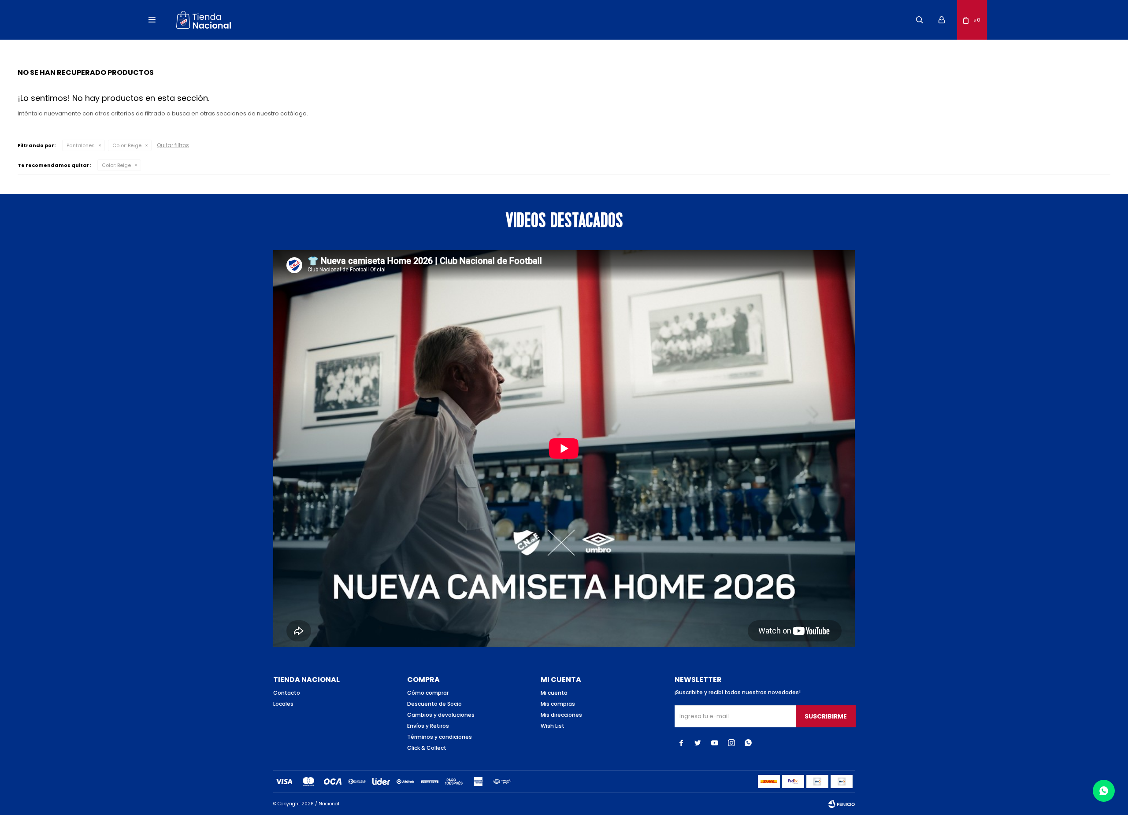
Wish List (552, 726)
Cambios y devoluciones (441, 715)
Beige (126, 145)
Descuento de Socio (434, 704)
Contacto (286, 692)
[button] (920, 20)
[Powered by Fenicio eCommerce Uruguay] (841, 804)
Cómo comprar (428, 692)
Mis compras (558, 704)
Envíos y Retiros (428, 726)
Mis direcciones (561, 715)
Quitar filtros (173, 145)
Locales (283, 704)
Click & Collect (426, 748)
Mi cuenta (554, 692)
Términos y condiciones (439, 737)
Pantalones (81, 145)
